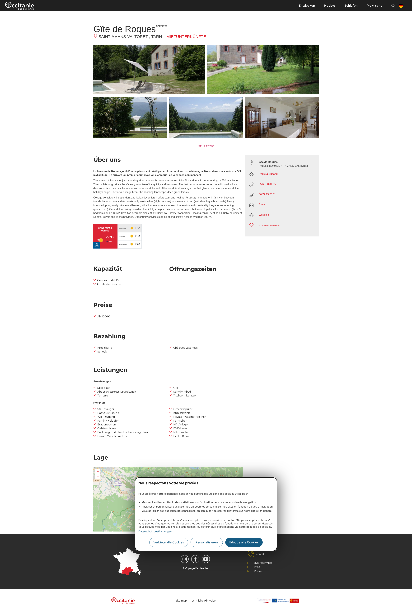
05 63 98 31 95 (267, 184)
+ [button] (98, 471)
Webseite (264, 214)
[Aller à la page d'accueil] (19, 6)
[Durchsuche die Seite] (393, 5)
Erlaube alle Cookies (244, 542)
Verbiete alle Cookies (168, 542)
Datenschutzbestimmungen (155, 531)
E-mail (262, 204)
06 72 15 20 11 (267, 194)
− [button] (98, 476)
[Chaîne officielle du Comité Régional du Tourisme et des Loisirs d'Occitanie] (206, 559)
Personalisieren (207, 542)
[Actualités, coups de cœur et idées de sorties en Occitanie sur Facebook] (195, 559)
